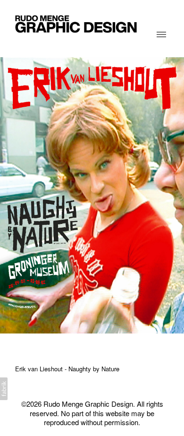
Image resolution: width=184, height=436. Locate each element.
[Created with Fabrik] (4, 388)
